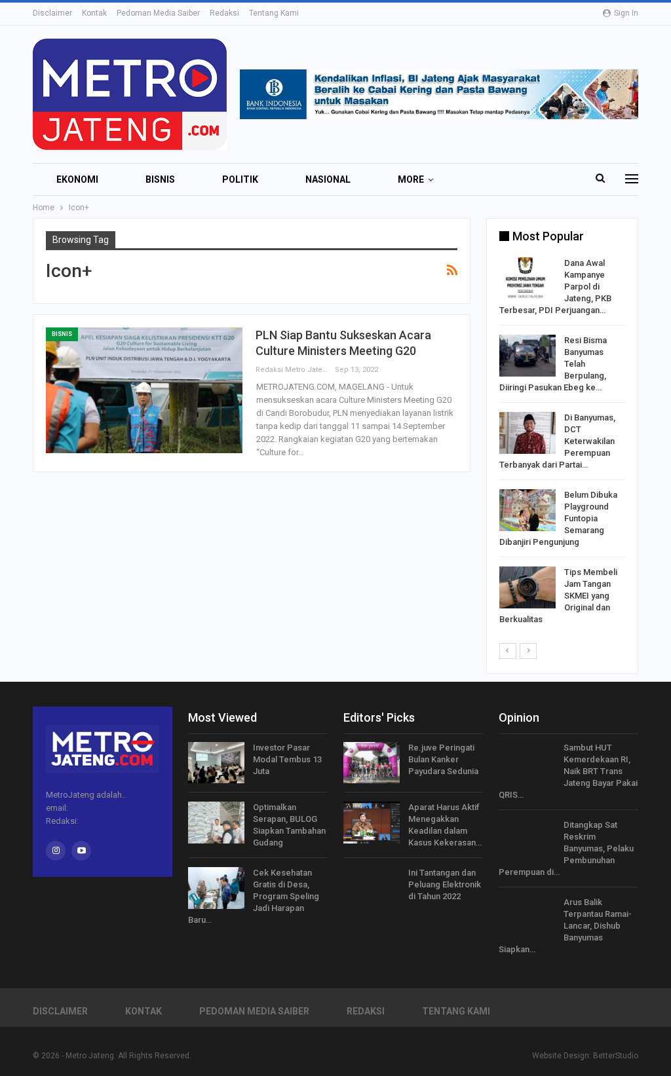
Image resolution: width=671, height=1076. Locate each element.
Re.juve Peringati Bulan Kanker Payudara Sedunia (443, 759)
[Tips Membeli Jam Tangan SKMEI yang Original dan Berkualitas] (527, 587)
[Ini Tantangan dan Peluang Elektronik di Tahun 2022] (371, 888)
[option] (562, 443)
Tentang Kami (274, 13)
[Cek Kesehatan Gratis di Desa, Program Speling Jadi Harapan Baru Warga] (216, 888)
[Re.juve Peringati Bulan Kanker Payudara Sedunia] (371, 763)
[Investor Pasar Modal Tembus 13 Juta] (216, 763)
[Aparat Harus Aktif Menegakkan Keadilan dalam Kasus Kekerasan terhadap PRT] (371, 823)
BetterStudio (615, 1055)
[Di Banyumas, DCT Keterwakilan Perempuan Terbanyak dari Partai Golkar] (527, 433)
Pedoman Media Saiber (158, 13)
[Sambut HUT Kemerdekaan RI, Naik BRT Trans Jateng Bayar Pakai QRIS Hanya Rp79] (527, 763)
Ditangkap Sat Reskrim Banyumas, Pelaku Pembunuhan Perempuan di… (566, 848)
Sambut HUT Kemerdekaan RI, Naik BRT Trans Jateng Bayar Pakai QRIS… (568, 771)
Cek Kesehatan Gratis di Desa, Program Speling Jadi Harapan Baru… (253, 896)
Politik (240, 179)
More (411, 179)
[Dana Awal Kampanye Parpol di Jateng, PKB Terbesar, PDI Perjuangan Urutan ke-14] (527, 278)
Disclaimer (52, 13)
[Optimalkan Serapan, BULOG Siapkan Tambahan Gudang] (216, 823)
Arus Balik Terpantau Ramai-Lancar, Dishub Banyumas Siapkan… (565, 925)
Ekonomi (77, 179)
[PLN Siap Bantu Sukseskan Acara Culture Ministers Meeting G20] (144, 390)
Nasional (328, 179)
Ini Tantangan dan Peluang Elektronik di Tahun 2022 (444, 884)
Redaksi (224, 13)
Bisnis (160, 179)
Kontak (94, 13)
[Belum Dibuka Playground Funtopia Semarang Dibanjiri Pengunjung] (527, 510)
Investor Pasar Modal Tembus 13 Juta (287, 759)
